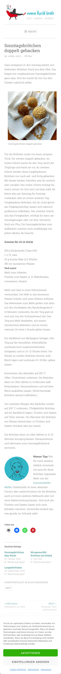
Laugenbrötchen (13, 567)
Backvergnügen (38, 582)
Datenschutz (33, 669)
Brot (9, 588)
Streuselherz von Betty (14, 605)
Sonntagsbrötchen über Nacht (14, 554)
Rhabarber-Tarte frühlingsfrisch (49, 606)
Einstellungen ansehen (30, 661)
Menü (32, 31)
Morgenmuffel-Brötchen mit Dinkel (41, 554)
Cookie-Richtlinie (18, 669)
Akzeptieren (30, 653)
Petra (28, 56)
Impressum (46, 669)
